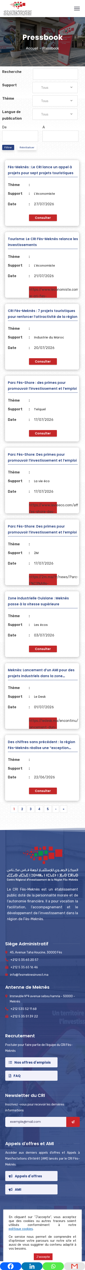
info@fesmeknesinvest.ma (29, 975)
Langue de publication (12, 115)
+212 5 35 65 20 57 (24, 960)
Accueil (32, 48)
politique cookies (21, 1229)
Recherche (12, 72)
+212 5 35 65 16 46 (24, 967)
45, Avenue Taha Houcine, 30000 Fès (36, 952)
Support (9, 85)
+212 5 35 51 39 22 (24, 1016)
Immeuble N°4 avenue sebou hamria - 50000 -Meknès (42, 998)
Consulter (43, 218)
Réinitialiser (27, 147)
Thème (8, 98)
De (4, 127)
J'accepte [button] (43, 1256)
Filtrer (8, 147)
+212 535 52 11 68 (23, 1009)
